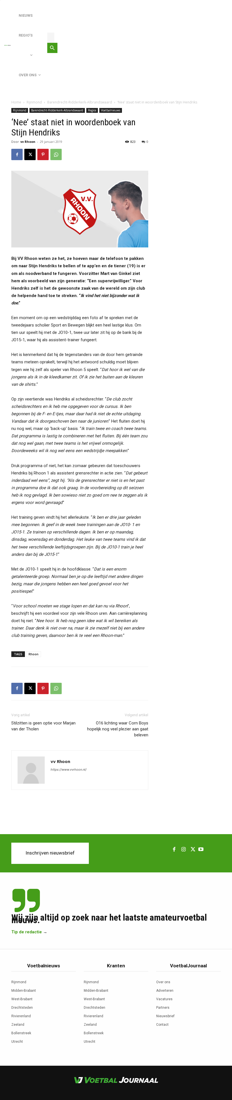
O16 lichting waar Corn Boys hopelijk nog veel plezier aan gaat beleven (117, 728)
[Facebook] (17, 154)
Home (16, 102)
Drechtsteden (22, 1008)
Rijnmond (34, 102)
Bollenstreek (21, 1033)
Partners (162, 1008)
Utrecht (17, 1042)
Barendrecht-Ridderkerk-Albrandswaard (79, 102)
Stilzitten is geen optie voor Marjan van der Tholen (43, 726)
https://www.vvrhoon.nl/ (69, 770)
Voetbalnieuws (110, 110)
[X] (30, 154)
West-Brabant (22, 999)
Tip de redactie (26, 931)
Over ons (163, 982)
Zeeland (17, 1025)
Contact (162, 1025)
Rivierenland (21, 1016)
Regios (92, 110)
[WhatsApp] (56, 154)
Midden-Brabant (23, 991)
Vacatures (164, 999)
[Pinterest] (43, 154)
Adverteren (164, 991)
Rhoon (33, 654)
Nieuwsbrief (165, 1016)
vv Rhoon (27, 141)
